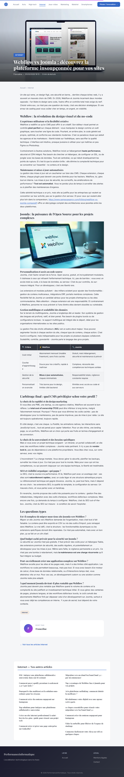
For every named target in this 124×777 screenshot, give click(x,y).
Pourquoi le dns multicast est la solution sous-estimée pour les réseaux (38, 692)
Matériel (75, 4)
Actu (24, 4)
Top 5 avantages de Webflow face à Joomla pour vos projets (85, 684)
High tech (32, 4)
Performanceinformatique (19, 754)
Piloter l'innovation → (109, 4)
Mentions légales (100, 758)
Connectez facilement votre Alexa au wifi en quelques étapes (83, 732)
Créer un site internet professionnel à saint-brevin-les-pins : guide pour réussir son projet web (38, 718)
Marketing (65, 4)
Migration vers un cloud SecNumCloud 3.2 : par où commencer (83, 676)
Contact (96, 762)
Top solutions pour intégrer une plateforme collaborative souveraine (37, 708)
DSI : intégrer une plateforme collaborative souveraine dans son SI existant (37, 676)
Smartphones (86, 4)
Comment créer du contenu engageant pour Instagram (83, 716)
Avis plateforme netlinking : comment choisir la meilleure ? (84, 692)
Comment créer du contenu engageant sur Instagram (36, 700)
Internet (42, 4)
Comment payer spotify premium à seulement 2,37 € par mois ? (38, 684)
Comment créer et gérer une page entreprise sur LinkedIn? (38, 727)
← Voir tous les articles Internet (33, 644)
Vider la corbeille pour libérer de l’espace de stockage (84, 724)
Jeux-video (53, 4)
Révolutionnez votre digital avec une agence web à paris (83, 700)
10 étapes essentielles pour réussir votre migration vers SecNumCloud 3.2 (82, 708)
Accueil (16, 4)
